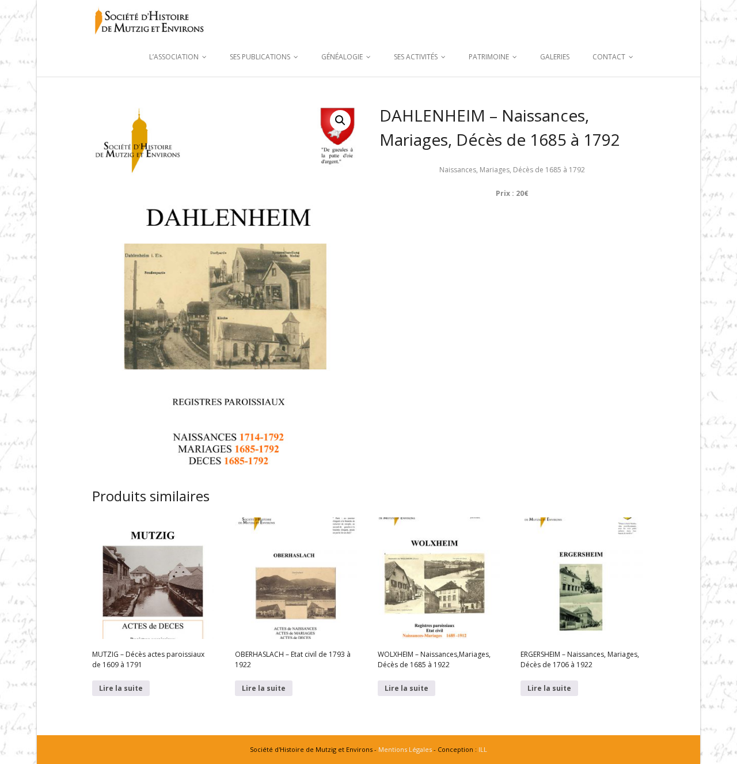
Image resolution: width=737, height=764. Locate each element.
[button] (340, 120)
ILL (482, 749)
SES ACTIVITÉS (416, 57)
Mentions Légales (405, 749)
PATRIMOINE (489, 57)
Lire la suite (121, 688)
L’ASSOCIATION (174, 57)
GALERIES (554, 57)
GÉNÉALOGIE (342, 57)
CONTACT (608, 57)
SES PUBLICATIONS (260, 57)
